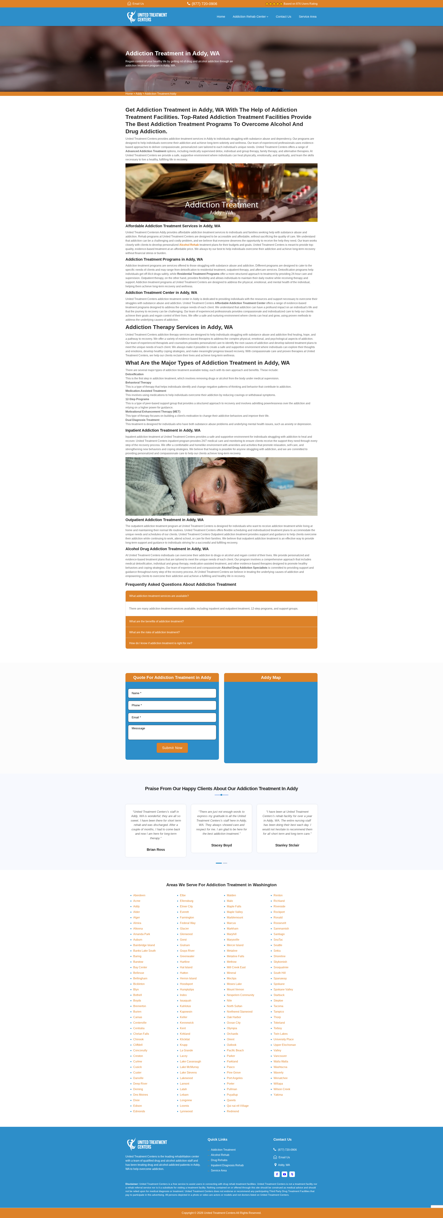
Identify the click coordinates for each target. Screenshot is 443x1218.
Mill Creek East (236, 967)
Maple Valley (235, 911)
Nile (229, 1000)
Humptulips (187, 989)
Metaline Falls (235, 956)
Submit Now (172, 748)
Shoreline (280, 956)
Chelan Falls (141, 1033)
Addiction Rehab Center (249, 16)
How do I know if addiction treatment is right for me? (160, 643)
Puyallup (232, 1094)
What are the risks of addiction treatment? (154, 632)
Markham (232, 928)
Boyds (137, 1000)
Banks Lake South (144, 950)
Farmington (187, 917)
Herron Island (188, 978)
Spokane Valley (283, 989)
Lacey (183, 1055)
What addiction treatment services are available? (159, 595)
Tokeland (279, 1022)
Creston (138, 1055)
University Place (284, 1039)
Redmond (233, 1111)
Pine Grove (234, 1072)
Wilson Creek (282, 1089)
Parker (231, 1055)
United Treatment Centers (220, 1212)
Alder (136, 911)
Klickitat (185, 1039)
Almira (137, 923)
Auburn (137, 939)
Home (221, 16)
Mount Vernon (235, 989)
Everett (184, 911)
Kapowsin (186, 1011)
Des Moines (140, 1094)
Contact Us (283, 16)
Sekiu (277, 950)
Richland (279, 900)
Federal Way (188, 923)
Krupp (183, 1044)
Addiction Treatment (223, 1149)
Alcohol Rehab (220, 1154)
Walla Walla (281, 1061)
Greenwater (187, 956)
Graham (185, 945)
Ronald (278, 917)
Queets (231, 1100)
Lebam (184, 1094)
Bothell (137, 995)
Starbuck (279, 995)
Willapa (278, 1083)
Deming (138, 1089)
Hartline (185, 961)
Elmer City (186, 906)
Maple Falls (234, 906)
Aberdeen (139, 895)
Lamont (184, 1083)
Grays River (187, 950)
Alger (136, 917)
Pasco (231, 1067)
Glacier (184, 928)
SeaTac (278, 939)
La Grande (186, 1050)
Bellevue (138, 972)
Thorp (277, 1017)
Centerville (140, 1022)
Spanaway (280, 978)
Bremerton (139, 1006)
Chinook (138, 1039)
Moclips (231, 978)
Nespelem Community (240, 995)
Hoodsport (186, 983)
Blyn (136, 989)
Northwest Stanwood (239, 1011)
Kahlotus (185, 1006)
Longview (186, 1100)
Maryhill (232, 934)
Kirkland (185, 1033)
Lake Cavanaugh (190, 1061)
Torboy (278, 1028)
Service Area (308, 16)
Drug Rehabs (219, 1160)
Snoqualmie (281, 967)
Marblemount (235, 917)
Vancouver (280, 1055)
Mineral (231, 972)
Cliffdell (138, 1044)
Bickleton (139, 983)
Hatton (184, 972)
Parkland (232, 1061)
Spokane (279, 983)
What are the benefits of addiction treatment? (156, 621)
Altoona (138, 928)
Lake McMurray (189, 1067)
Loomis (184, 1105)
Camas (137, 1017)
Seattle (278, 945)
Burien (137, 1011)
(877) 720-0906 (204, 4)
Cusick (137, 1067)
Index (183, 995)
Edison (137, 1105)
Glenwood (186, 934)
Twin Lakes (281, 1033)
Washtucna (280, 1067)
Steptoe (278, 1000)
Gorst (183, 939)
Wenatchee (281, 1078)
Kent (183, 1028)
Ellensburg (186, 900)
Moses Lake (234, 983)
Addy (139, 93)
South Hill (280, 972)
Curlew (137, 1061)
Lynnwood (186, 1111)
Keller (183, 1017)
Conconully (140, 1050)
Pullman (232, 1089)
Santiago (279, 934)
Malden (231, 895)
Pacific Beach (235, 1050)
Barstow (138, 961)
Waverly (278, 1072)
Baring (137, 956)
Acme (136, 900)
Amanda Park (141, 934)
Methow (232, 961)
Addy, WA (284, 1164)
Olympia (232, 1028)
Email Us (138, 3)
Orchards (232, 1033)
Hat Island (186, 967)
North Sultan (234, 1006)
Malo (230, 900)
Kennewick (187, 1022)
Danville (138, 1078)
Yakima (278, 1094)
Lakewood (186, 1078)
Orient (230, 1039)
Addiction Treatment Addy (160, 93)
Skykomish (280, 961)
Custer (137, 1072)
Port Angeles (235, 1078)
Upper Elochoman (285, 1044)
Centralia (138, 1028)
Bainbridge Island (144, 945)
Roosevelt (280, 923)
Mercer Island (235, 945)
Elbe (183, 895)
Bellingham (140, 978)
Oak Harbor (234, 1017)
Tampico (279, 1011)
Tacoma (278, 1006)
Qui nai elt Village (238, 1105)
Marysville (233, 939)
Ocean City (234, 1022)
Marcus (231, 923)
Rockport (279, 911)
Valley (277, 1050)
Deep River (140, 1083)
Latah (183, 1089)
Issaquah (185, 1000)
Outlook (231, 1044)
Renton (278, 895)
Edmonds (139, 1111)
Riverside (279, 906)
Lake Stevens (188, 1072)
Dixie (136, 1100)
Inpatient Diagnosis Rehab (227, 1165)
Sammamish (281, 928)
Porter (230, 1083)
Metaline (232, 950)
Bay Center (140, 967)
